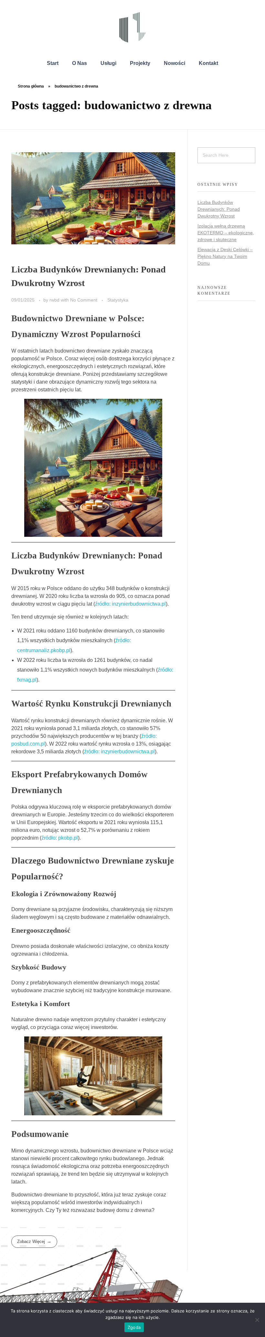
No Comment (83, 299)
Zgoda (134, 1327)
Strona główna (31, 86)
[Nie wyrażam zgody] (257, 1320)
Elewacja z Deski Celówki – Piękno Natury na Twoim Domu (225, 256)
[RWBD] (132, 27)
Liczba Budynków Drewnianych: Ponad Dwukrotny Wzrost (218, 209)
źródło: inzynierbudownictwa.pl (130, 604)
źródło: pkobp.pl (59, 838)
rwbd (55, 299)
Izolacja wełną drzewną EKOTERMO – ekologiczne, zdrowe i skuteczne (225, 232)
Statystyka (117, 299)
